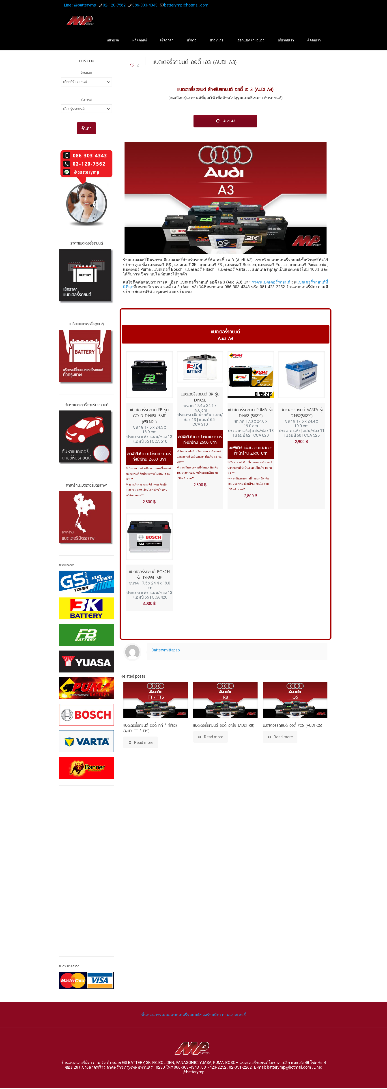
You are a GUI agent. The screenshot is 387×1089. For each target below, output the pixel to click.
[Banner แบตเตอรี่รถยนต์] (86, 768)
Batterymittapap (165, 650)
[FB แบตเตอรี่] (86, 635)
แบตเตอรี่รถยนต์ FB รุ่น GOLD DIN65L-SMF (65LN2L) (149, 415)
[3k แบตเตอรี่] (86, 608)
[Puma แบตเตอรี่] (86, 688)
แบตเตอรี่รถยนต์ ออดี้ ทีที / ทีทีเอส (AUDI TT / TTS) (150, 727)
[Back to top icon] (365, 1080)
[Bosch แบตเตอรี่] (86, 715)
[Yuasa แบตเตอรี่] (86, 661)
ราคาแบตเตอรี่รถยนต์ (271, 282)
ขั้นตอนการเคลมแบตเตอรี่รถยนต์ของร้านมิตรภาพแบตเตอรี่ (193, 1014)
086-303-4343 (144, 5)
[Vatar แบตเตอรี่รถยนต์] (86, 741)
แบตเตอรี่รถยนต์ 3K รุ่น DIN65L (200, 396)
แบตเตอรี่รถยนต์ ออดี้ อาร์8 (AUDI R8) (223, 724)
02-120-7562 (114, 5)
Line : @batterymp (80, 5)
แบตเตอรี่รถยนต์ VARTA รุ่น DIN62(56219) (301, 412)
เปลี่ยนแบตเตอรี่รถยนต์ (86, 323)
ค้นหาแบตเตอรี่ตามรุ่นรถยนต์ (86, 404)
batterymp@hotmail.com (186, 5)
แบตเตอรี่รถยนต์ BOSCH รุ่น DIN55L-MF (149, 574)
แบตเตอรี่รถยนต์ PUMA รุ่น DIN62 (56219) (250, 412)
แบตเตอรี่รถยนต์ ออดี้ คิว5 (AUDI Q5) (292, 724)
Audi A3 (228, 121)
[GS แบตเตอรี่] (86, 582)
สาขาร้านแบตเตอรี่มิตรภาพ (86, 484)
